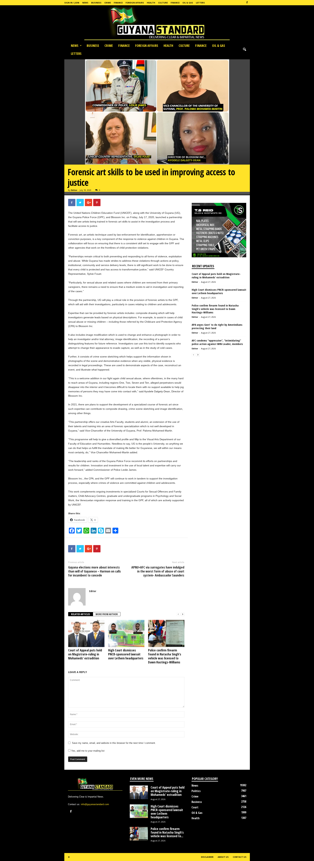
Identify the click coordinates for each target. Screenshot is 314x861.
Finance (118, 2)
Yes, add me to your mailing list (87, 750)
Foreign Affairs (135, 2)
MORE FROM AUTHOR (107, 614)
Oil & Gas (187, 2)
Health (151, 2)
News (85, 2)
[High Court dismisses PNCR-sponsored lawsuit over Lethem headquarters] (126, 633)
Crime (107, 2)
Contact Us (239, 857)
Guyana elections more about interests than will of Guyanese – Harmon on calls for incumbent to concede (94, 571)
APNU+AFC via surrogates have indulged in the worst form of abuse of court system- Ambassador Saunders (157, 571)
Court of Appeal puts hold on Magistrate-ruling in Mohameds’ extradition (85, 654)
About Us (223, 857)
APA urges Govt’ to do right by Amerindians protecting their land (217, 326)
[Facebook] (247, 2)
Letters (200, 2)
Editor (74, 190)
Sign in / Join (71, 2)
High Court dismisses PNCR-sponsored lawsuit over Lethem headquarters (125, 654)
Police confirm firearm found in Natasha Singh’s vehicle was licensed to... (167, 832)
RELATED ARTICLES (80, 614)
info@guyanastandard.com (95, 804)
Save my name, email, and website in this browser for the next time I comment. (114, 743)
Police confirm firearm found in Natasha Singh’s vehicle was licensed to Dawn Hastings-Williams (164, 656)
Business (96, 2)
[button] (244, 50)
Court (195, 807)
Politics (196, 791)
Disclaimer (207, 857)
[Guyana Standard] (157, 23)
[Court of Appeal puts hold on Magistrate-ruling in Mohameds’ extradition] (86, 633)
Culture (163, 2)
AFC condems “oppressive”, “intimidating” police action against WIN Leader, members (217, 342)
